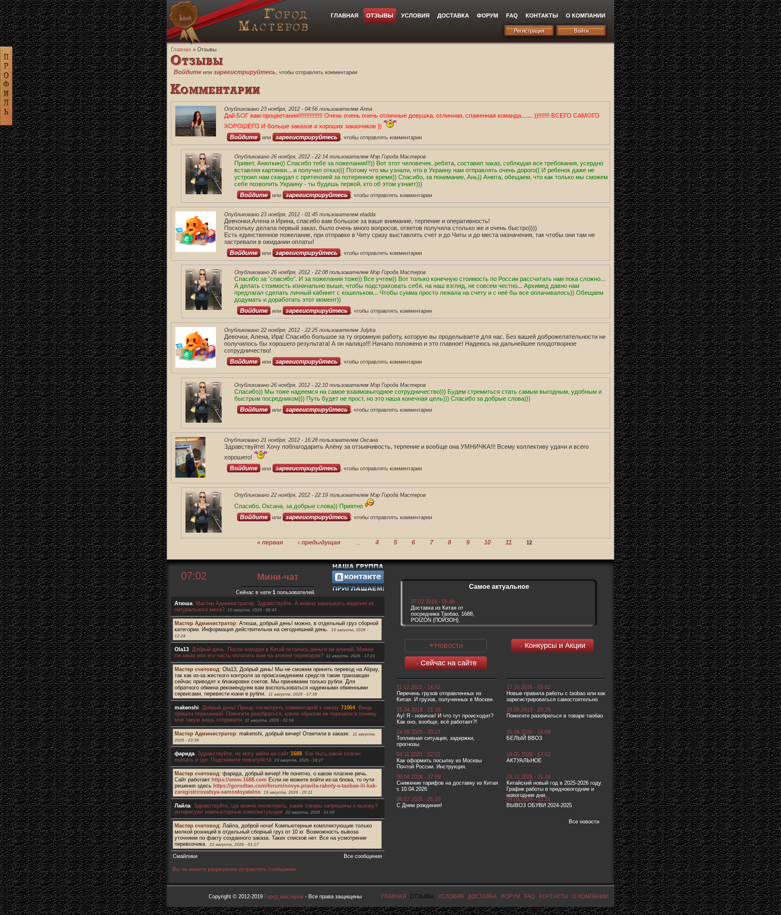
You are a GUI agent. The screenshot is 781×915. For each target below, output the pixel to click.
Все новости (584, 821)
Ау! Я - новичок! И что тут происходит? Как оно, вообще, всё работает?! (445, 719)
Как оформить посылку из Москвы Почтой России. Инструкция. (439, 763)
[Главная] (273, 29)
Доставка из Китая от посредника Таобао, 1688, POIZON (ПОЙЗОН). (442, 614)
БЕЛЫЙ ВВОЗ (524, 738)
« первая (270, 541)
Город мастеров (283, 896)
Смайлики (185, 856)
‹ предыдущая (319, 541)
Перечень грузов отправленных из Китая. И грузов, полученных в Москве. (445, 696)
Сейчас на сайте (449, 663)
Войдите (187, 71)
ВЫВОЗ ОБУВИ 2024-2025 (539, 805)
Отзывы (379, 15)
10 (487, 541)
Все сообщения (363, 856)
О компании (585, 15)
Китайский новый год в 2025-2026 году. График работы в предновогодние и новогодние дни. (554, 789)
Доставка (453, 15)
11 (509, 541)
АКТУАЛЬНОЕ (524, 760)
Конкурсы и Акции (555, 645)
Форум (487, 15)
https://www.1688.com (239, 780)
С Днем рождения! (419, 805)
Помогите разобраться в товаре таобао (554, 716)
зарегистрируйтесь (245, 71)
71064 (348, 707)
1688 (296, 753)
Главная (344, 15)
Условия (415, 15)
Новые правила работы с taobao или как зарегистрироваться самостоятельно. (555, 696)
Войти (581, 31)
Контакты (542, 15)
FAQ (512, 15)
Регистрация (529, 31)
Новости (448, 645)
